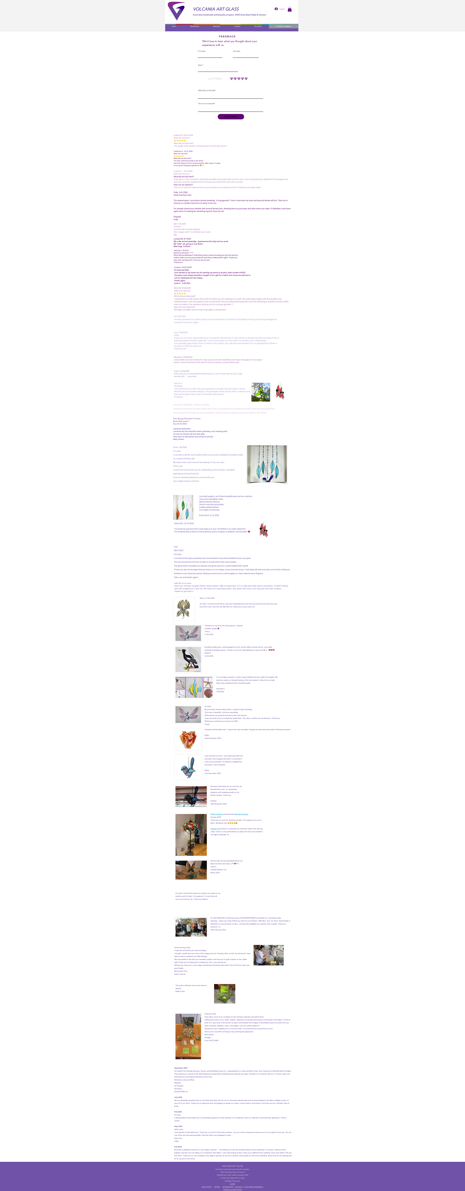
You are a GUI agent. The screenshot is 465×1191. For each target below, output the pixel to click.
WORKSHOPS (227, 1187)
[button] (290, 9)
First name (201, 51)
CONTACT (239, 1187)
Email (200, 65)
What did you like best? (206, 90)
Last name (236, 51)
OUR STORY (207, 1187)
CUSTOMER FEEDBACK (253, 1187)
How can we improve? (206, 103)
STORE (217, 1187)
